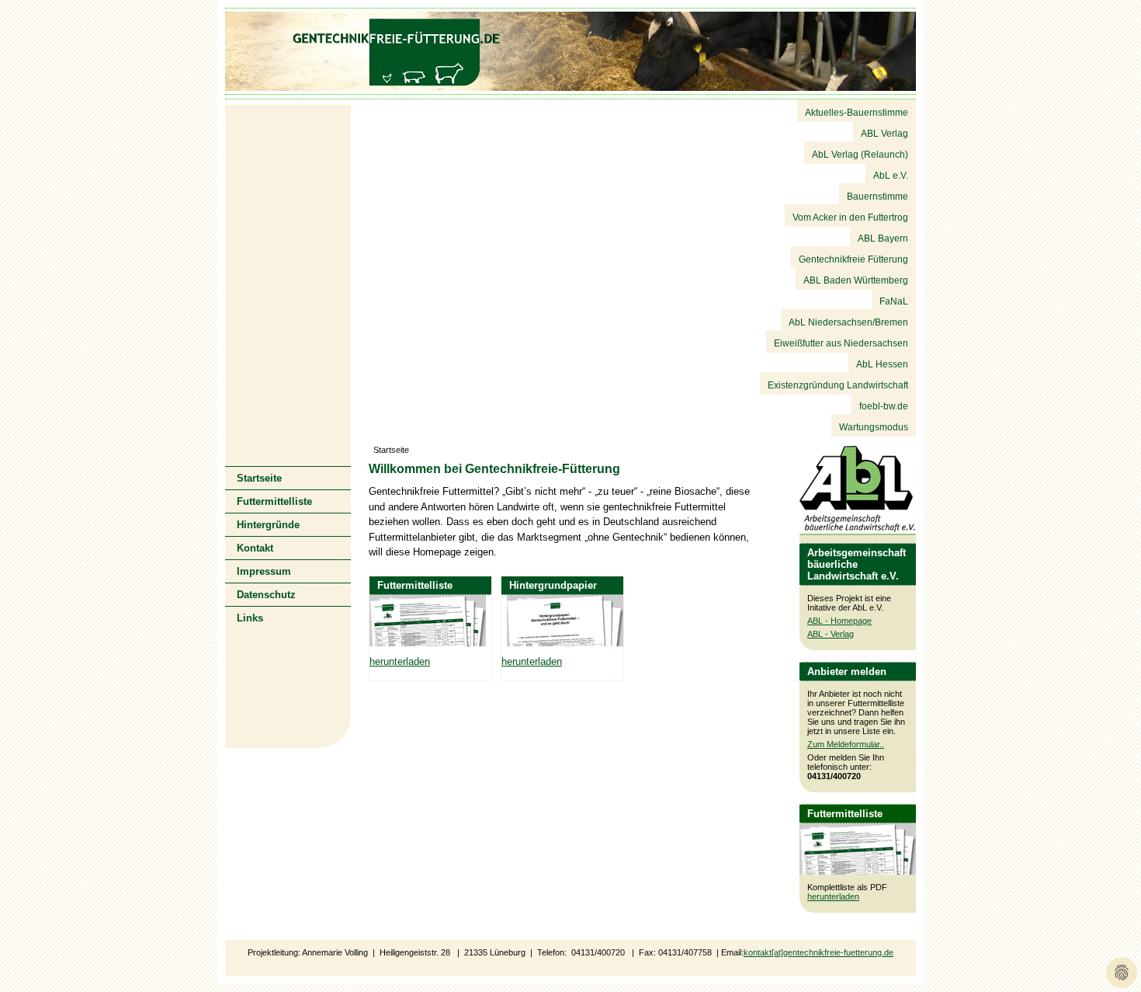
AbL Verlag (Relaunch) (860, 154)
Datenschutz (266, 594)
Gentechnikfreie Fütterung (853, 259)
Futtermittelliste (274, 501)
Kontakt (255, 548)
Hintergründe (268, 525)
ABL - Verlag (830, 634)
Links (250, 618)
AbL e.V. (890, 175)
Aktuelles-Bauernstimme (856, 112)
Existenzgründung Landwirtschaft (838, 385)
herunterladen (833, 896)
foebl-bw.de (883, 406)
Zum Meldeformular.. (845, 744)
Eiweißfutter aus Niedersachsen (841, 343)
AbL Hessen (882, 364)
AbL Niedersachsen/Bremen (848, 322)
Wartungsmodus (873, 427)
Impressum (264, 571)
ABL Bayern (883, 238)
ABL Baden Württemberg (855, 280)
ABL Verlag (884, 133)
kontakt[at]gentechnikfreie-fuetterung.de (818, 952)
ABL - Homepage (839, 620)
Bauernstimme (877, 196)
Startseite (259, 478)
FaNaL (893, 301)
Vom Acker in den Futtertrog (850, 217)
